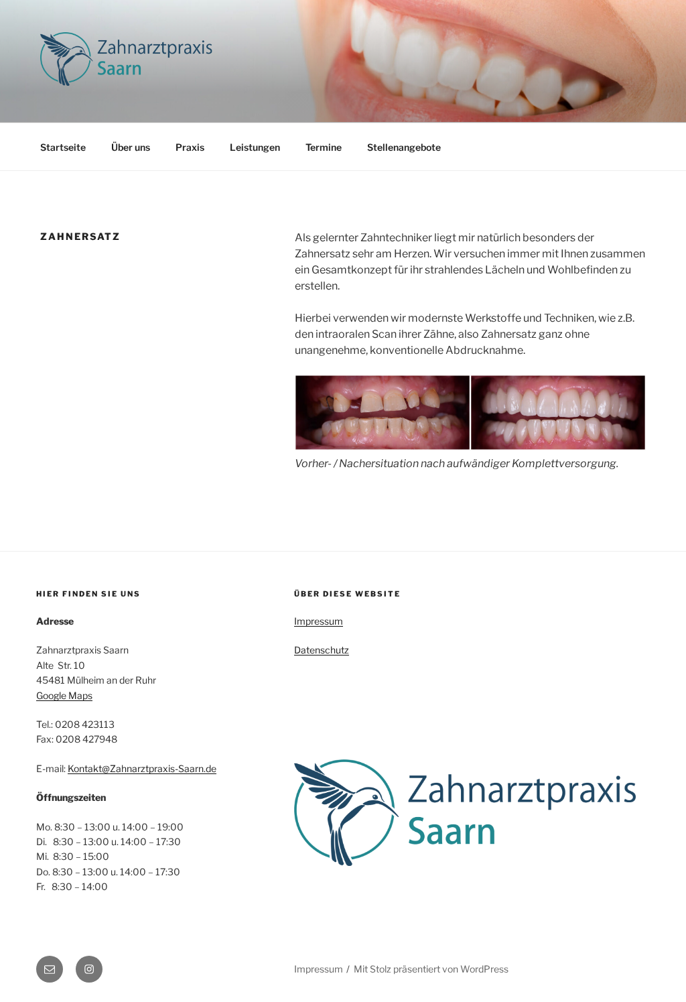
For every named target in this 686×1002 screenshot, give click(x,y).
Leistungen (255, 147)
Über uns (130, 147)
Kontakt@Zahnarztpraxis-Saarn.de (142, 768)
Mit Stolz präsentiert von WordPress (431, 969)
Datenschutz (321, 649)
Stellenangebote (404, 147)
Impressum (318, 621)
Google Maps (64, 695)
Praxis (190, 147)
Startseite (63, 147)
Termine (323, 147)
